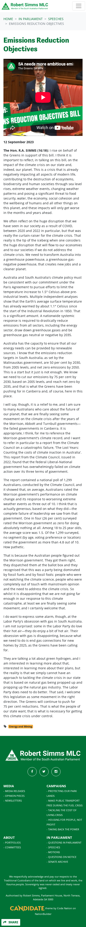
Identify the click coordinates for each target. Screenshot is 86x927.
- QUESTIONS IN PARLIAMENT (64, 842)
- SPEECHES (53, 847)
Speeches (56, 19)
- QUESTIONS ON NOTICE (61, 857)
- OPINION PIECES (14, 795)
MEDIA (8, 786)
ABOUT (9, 837)
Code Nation (64, 908)
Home (8, 19)
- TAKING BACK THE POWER (63, 829)
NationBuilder (43, 914)
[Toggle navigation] (78, 5)
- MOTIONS (53, 852)
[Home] (25, 6)
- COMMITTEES (12, 847)
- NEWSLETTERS (12, 800)
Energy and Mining (20, 726)
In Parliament (31, 19)
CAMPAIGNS (56, 786)
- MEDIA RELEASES (14, 791)
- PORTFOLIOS (12, 842)
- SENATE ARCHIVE (57, 861)
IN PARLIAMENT (59, 837)
